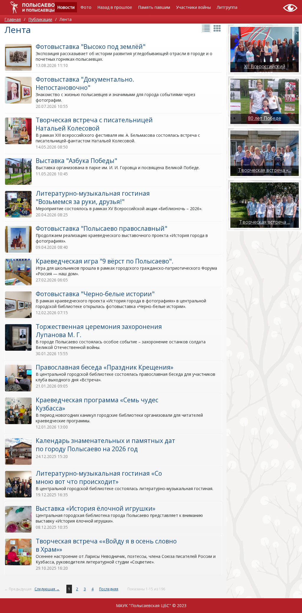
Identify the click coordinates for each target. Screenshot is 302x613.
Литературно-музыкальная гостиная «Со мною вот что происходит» (99, 477)
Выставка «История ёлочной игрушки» (95, 508)
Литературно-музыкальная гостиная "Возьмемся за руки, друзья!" (93, 197)
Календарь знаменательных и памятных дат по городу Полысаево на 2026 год (105, 444)
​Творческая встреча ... (264, 222)
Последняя (108, 588)
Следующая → (47, 588)
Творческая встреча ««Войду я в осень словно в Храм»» (106, 545)
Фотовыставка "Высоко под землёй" (90, 46)
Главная (12, 19)
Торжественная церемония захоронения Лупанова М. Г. (99, 330)
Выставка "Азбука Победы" (76, 160)
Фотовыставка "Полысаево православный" (101, 228)
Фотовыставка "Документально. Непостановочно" (85, 83)
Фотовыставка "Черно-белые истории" (95, 294)
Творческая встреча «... (264, 170)
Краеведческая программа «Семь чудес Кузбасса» (97, 404)
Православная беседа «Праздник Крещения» (104, 367)
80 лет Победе (264, 118)
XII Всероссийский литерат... (264, 69)
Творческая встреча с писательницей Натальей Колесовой (94, 124)
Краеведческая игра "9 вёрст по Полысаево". (104, 261)
